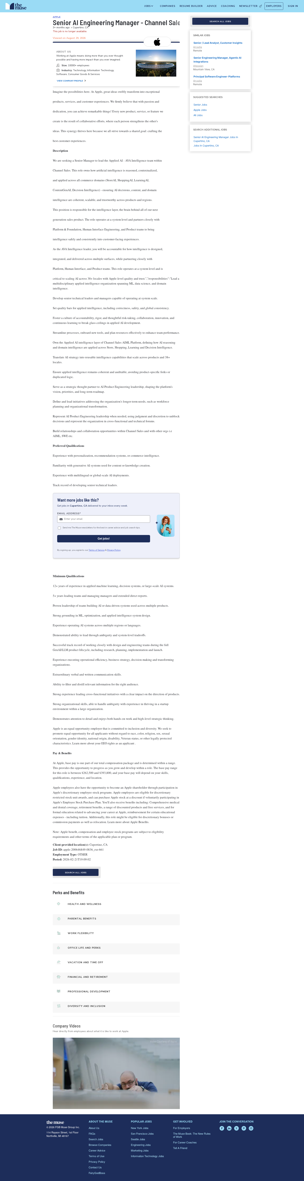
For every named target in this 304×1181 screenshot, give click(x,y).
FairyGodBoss (97, 1173)
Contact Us (95, 1167)
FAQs (92, 1133)
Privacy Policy (114, 550)
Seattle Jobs (138, 1139)
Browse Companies (100, 1145)
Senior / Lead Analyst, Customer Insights (218, 42)
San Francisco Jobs (142, 1133)
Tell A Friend (180, 1148)
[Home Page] (16, 7)
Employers (274, 6)
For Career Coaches (185, 1142)
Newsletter (248, 6)
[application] (116, 1073)
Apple (57, 16)
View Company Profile (70, 80)
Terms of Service (96, 550)
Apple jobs (200, 109)
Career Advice (97, 1150)
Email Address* (69, 513)
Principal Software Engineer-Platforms (217, 76)
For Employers (181, 1128)
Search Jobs (96, 1139)
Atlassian (198, 65)
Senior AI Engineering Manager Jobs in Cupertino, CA (216, 139)
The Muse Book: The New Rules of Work (192, 1135)
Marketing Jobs (140, 1150)
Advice (212, 6)
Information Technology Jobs (147, 1156)
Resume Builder (191, 6)
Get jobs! (104, 538)
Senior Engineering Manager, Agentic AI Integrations (217, 59)
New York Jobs (139, 1128)
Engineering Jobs (141, 1145)
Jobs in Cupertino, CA (206, 145)
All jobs (198, 115)
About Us (94, 1128)
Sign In (293, 6)
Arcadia (197, 46)
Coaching (228, 6)
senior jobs (200, 104)
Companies (167, 6)
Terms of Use (96, 1156)
